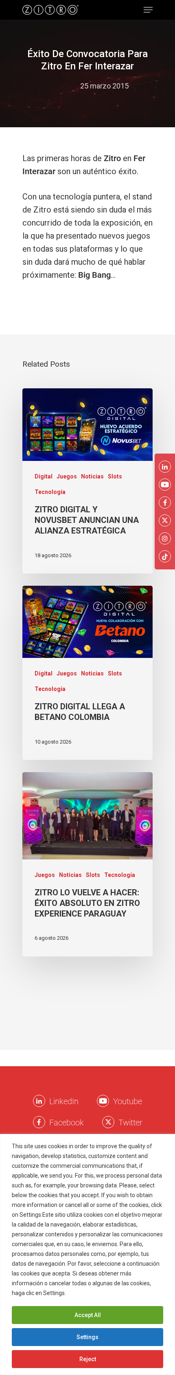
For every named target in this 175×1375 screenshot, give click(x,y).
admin (62, 86)
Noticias (92, 476)
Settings (87, 1337)
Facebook (66, 1122)
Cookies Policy (87, 1293)
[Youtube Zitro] (103, 1101)
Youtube (127, 1101)
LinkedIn (64, 1101)
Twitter (130, 1122)
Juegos (67, 476)
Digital (43, 476)
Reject (87, 1359)
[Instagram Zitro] (165, 538)
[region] (87, 1254)
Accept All (87, 1315)
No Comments (88, 99)
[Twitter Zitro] (108, 1122)
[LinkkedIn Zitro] (39, 1101)
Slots (115, 476)
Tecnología (50, 492)
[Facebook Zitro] (39, 1122)
